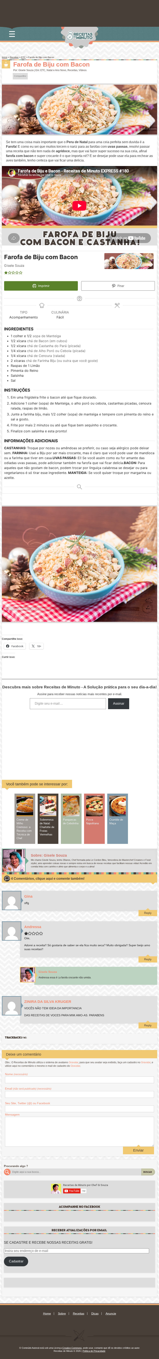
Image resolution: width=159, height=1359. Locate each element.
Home (47, 1313)
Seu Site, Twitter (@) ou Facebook (27, 1103)
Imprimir (43, 286)
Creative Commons (72, 1348)
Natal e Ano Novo (56, 70)
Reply (148, 913)
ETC (23, 57)
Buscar (147, 1172)
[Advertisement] (53, 741)
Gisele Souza (26, 70)
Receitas (14, 57)
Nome (16, 1074)
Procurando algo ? (16, 1166)
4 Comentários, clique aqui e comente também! (47, 878)
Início (4, 57)
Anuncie (111, 1313)
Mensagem (12, 1114)
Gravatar (73, 1062)
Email (28, 1088)
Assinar (118, 703)
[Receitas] (6, 64)
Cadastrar (16, 1261)
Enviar (138, 1150)
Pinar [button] (120, 286)
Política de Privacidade (94, 1351)
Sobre (62, 1313)
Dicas (95, 1313)
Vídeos (83, 70)
